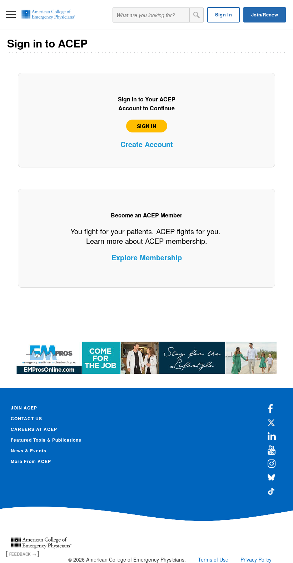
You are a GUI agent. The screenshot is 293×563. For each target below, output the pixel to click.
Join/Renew (264, 14)
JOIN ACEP (24, 407)
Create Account (146, 144)
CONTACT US (26, 418)
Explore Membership (146, 257)
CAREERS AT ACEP (34, 429)
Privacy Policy (256, 559)
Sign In (223, 14)
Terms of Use (213, 559)
